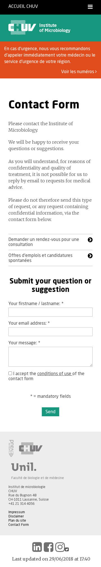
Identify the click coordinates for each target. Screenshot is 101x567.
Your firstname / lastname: (35, 303)
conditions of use (54, 373)
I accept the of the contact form (46, 376)
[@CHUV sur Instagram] (60, 547)
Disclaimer (16, 516)
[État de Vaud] (10, 448)
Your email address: (29, 323)
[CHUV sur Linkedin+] (37, 547)
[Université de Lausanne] (37, 467)
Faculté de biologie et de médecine (37, 478)
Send (50, 412)
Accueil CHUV (23, 6)
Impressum (16, 512)
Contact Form (18, 524)
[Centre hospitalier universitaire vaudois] (31, 448)
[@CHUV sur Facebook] (48, 547)
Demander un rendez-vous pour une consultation (43, 242)
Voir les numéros (78, 71)
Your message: (24, 343)
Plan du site (17, 520)
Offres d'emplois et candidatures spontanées (40, 258)
